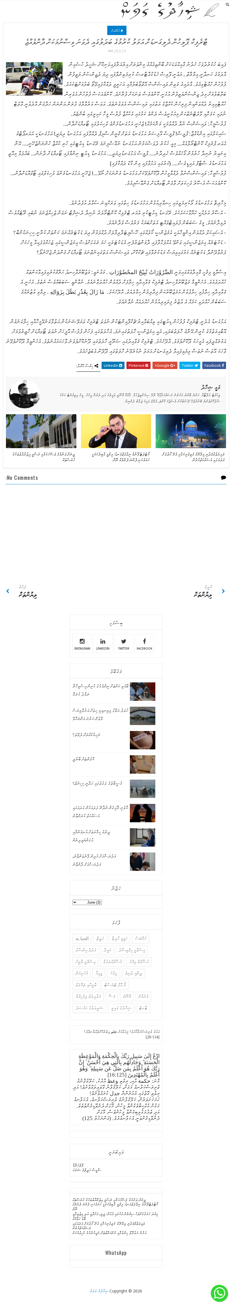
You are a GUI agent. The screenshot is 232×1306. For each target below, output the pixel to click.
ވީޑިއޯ (98, 973)
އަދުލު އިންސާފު (86, 950)
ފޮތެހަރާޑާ (77, 1165)
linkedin (102, 648)
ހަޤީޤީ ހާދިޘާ (119, 938)
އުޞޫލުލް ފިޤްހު (139, 961)
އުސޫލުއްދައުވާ (112, 961)
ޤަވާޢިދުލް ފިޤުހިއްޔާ (88, 996)
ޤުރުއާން (143, 996)
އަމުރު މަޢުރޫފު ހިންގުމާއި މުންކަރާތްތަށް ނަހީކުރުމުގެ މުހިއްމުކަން (109, 1232)
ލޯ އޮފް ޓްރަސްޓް (115, 985)
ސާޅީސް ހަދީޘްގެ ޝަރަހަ (86, 1170)
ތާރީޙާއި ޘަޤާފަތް (86, 985)
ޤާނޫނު (127, 996)
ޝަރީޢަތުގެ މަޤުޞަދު (89, 1008)
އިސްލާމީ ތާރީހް (85, 961)
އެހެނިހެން (82, 973)
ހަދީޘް (100, 938)
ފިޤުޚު (113, 973)
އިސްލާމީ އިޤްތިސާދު (132, 950)
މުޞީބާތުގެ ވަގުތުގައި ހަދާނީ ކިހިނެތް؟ (97, 783)
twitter (123, 648)
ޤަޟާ (111, 996)
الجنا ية (82, 938)
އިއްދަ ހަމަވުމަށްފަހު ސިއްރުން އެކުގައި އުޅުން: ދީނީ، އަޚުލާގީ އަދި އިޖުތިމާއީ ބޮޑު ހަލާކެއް (115, 1216)
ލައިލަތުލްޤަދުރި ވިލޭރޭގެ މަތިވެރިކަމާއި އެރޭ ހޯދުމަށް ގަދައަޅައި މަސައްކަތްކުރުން (193, 457)
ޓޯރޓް (143, 1008)
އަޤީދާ (107, 950)
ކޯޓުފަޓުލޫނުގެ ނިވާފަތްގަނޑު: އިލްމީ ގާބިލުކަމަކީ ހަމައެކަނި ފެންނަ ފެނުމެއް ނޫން (120, 457)
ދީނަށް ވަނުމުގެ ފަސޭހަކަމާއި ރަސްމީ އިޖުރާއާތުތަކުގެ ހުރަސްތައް (43, 457)
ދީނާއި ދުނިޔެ (133, 973)
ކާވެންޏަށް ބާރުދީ (83, 759)
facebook (144, 648)
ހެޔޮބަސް (115, 30)
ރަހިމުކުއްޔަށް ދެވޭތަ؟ (86, 734)
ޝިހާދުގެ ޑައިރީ (121, 1008)
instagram (82, 648)
